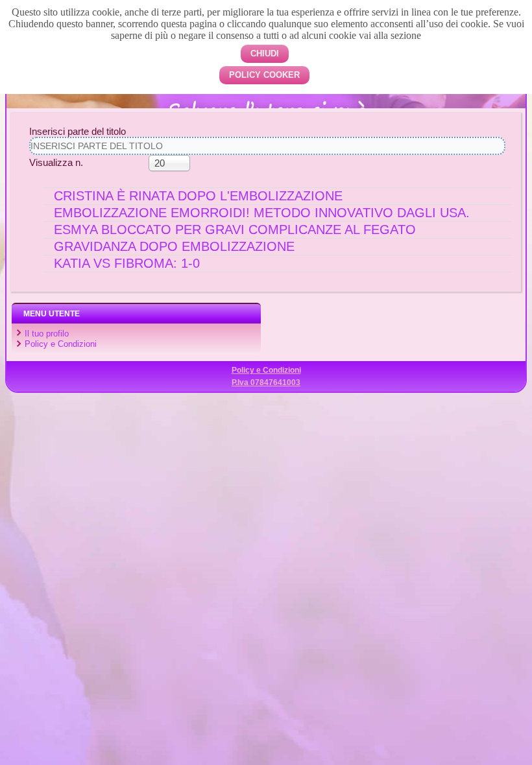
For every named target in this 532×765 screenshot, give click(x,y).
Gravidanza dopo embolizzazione (174, 246)
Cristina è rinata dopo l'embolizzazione (198, 196)
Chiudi (264, 53)
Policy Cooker (264, 75)
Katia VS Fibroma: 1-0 (127, 263)
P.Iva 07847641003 (266, 382)
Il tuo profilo (47, 333)
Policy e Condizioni (61, 344)
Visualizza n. (56, 162)
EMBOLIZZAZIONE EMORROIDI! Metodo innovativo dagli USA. (262, 213)
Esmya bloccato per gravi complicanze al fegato (235, 229)
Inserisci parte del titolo (78, 131)
